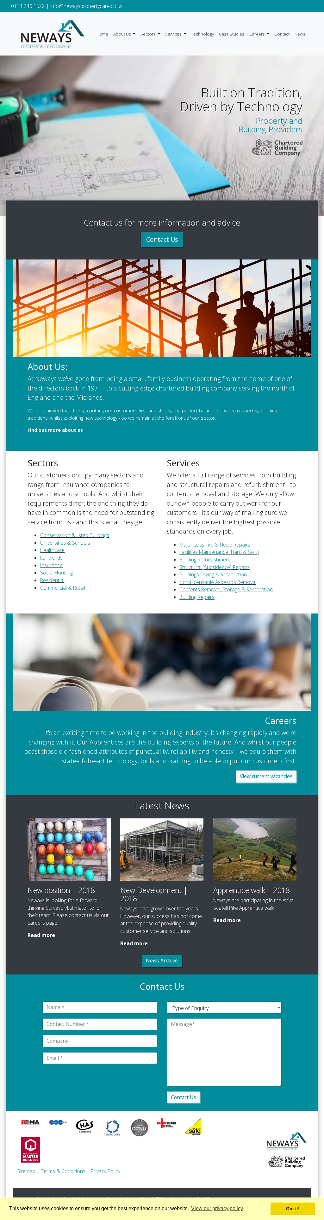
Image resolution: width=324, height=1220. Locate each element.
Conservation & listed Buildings (74, 535)
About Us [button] (122, 34)
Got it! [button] (293, 1208)
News (300, 34)
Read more (41, 935)
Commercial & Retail (62, 587)
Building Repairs (197, 597)
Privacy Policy (105, 1171)
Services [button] (174, 34)
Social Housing (56, 572)
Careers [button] (257, 34)
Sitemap (26, 1171)
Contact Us (162, 239)
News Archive (162, 960)
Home (102, 34)
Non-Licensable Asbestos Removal (217, 582)
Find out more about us (55, 430)
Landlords (51, 557)
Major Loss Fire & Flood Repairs (214, 544)
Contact (282, 34)
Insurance (51, 565)
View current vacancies (266, 776)
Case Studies (231, 34)
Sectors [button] (148, 34)
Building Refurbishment (204, 559)
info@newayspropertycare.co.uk (86, 6)
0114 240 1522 (28, 6)
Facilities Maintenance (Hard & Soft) (219, 551)
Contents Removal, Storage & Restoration (226, 589)
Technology (202, 34)
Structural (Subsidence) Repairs (214, 567)
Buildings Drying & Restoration (213, 574)
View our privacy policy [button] (217, 1208)
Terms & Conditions (63, 1171)
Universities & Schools (65, 542)
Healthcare (52, 550)
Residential (52, 580)
